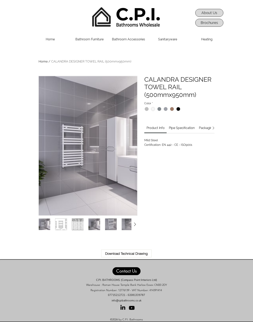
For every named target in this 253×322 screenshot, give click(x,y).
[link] (155, 128)
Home (43, 61)
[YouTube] (131, 307)
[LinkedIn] (122, 307)
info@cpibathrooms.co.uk (126, 300)
